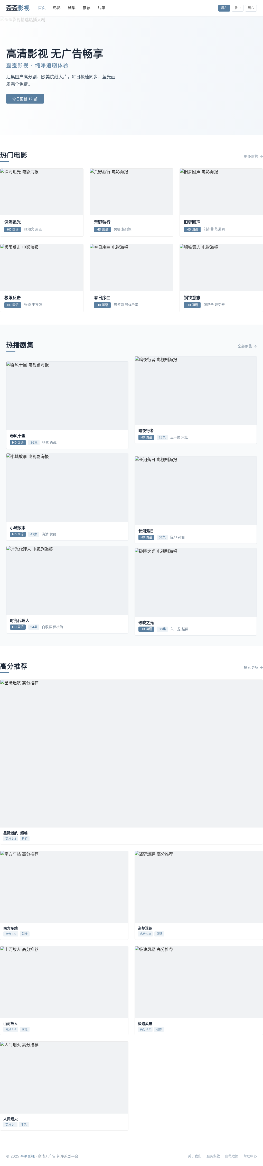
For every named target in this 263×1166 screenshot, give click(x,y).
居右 (251, 8)
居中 (237, 8)
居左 (224, 8)
